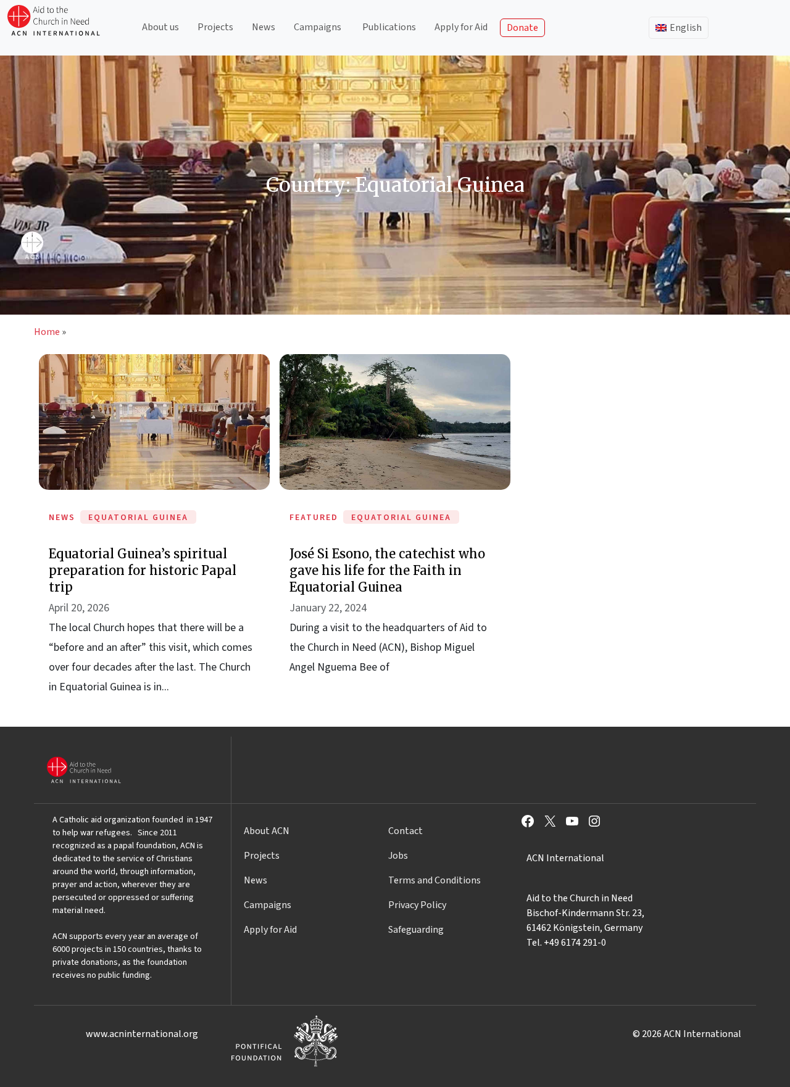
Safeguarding (416, 929)
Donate (522, 28)
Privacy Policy (417, 905)
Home (47, 332)
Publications (389, 27)
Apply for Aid (461, 27)
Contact (405, 831)
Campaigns (317, 27)
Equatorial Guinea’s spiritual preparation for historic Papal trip (142, 570)
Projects (215, 27)
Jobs (398, 855)
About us (160, 27)
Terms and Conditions (434, 880)
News (263, 27)
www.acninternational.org (142, 1034)
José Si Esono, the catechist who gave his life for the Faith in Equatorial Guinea (387, 570)
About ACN (266, 831)
